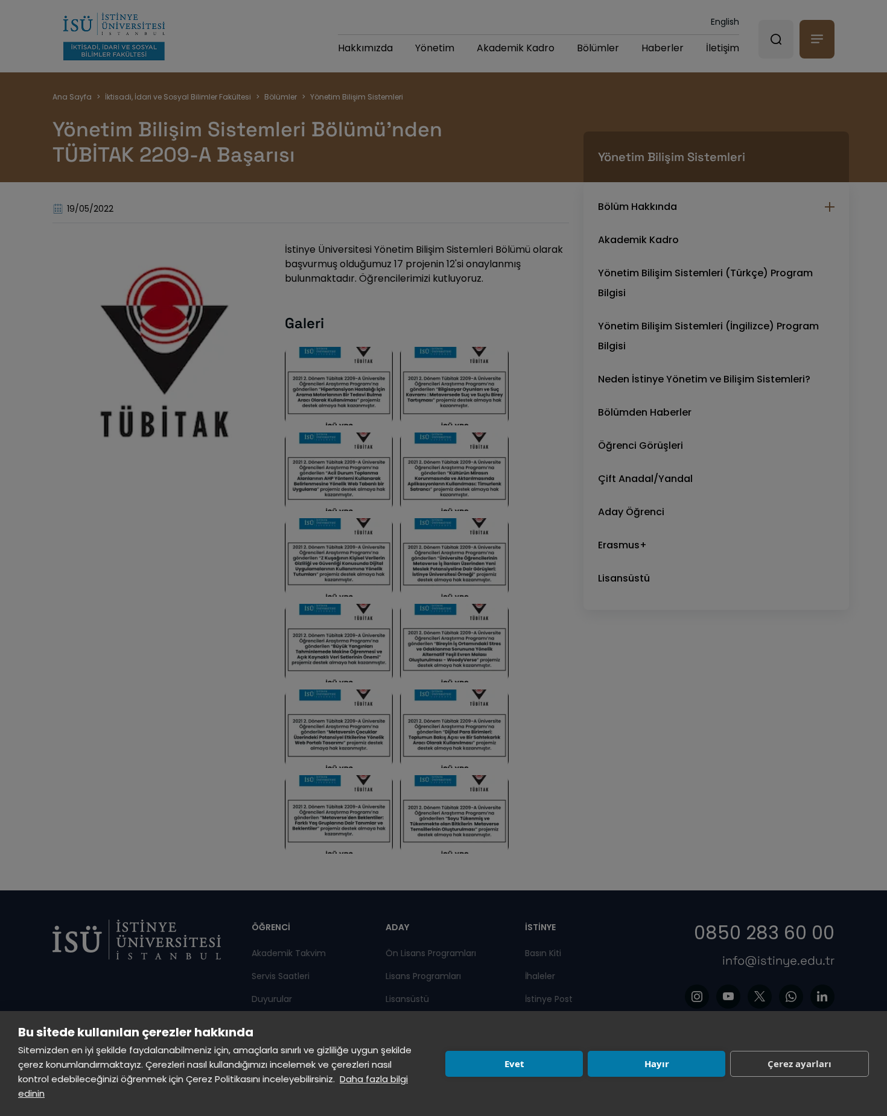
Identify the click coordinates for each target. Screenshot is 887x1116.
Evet (514, 1063)
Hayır (656, 1063)
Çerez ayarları (799, 1063)
